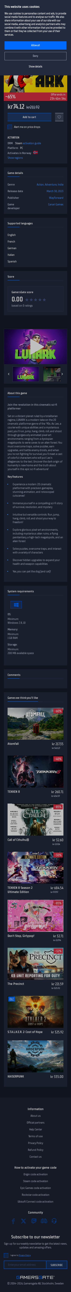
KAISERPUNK (16, 1076)
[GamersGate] (35, 1280)
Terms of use (35, 1136)
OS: (9, 614)
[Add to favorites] (59, 117)
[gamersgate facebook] (13, 1221)
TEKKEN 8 (14, 792)
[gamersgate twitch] (34, 1221)
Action (40, 184)
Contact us (36, 1157)
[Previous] (9, 374)
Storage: (12, 644)
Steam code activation (35, 1181)
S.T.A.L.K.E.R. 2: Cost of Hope (25, 1032)
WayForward (56, 198)
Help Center (35, 1129)
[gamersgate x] (23, 1221)
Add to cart (29, 117)
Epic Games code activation (35, 1188)
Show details (35, 66)
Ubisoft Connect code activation (35, 1202)
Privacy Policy (35, 1143)
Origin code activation (35, 1174)
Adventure (51, 184)
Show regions (15, 158)
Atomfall (13, 744)
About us (35, 1116)
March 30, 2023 (55, 191)
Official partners (35, 1123)
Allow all (35, 45)
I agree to (20, 1255)
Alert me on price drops (27, 127)
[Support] (54, 1221)
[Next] (62, 374)
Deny (35, 56)
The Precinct (16, 984)
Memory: (13, 629)
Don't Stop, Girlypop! (21, 936)
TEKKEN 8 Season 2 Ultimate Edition (20, 890)
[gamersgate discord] (44, 1221)
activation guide (32, 143)
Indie (60, 184)
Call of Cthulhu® (18, 840)
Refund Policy (35, 1150)
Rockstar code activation (35, 1195)
